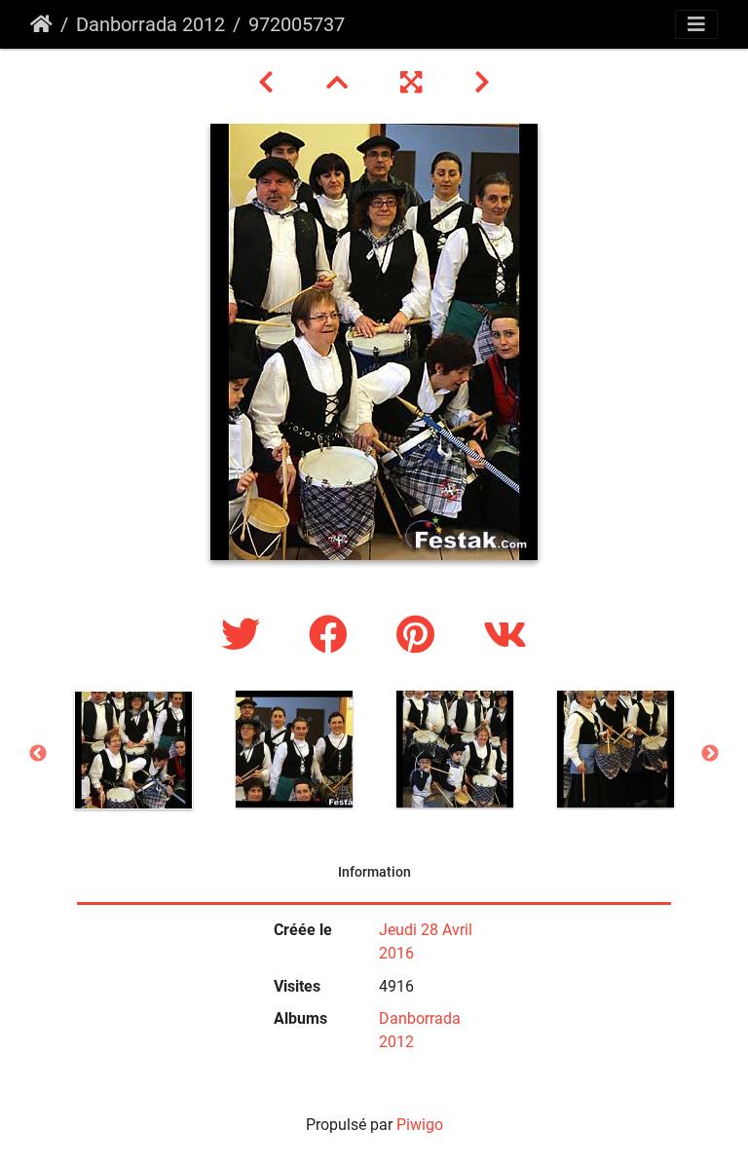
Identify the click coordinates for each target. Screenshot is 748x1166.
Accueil (41, 24)
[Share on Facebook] (333, 635)
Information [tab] (374, 872)
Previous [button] (38, 754)
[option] (133, 750)
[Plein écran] (414, 82)
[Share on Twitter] (245, 635)
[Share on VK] (505, 635)
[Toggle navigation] (696, 24)
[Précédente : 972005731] (269, 82)
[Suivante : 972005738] (482, 82)
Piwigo (419, 1124)
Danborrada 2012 (150, 24)
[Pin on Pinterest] (420, 635)
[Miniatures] (340, 82)
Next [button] (710, 754)
